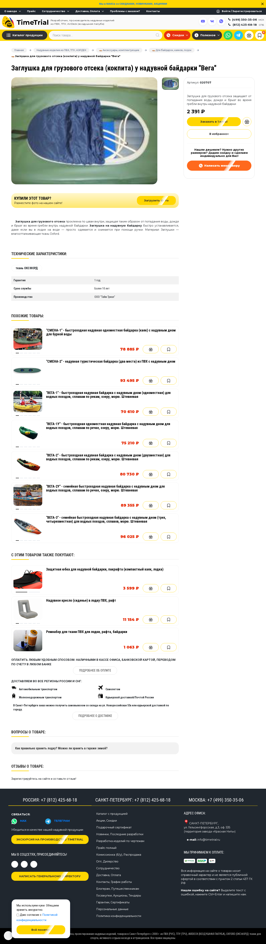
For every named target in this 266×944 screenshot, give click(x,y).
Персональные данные (112, 909)
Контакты (153, 11)
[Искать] (157, 35)
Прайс (31, 11)
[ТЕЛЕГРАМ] (238, 35)
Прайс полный (106, 848)
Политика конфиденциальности (118, 916)
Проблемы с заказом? (125, 11)
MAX (23, 821)
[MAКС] (228, 35)
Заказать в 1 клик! (213, 121)
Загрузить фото (156, 200)
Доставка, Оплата (87, 11)
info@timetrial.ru (208, 839)
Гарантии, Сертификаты (112, 902)
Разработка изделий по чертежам (120, 841)
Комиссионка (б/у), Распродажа (118, 854)
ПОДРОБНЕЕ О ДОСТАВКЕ (95, 716)
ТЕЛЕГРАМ (62, 821)
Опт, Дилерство (107, 861)
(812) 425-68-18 (248, 24)
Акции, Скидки (106, 820)
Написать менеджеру (222, 165)
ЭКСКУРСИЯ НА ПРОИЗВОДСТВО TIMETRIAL (49, 839)
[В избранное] (169, 349)
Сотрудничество (53, 11)
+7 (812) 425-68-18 (59, 800)
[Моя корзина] (249, 35)
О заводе (10, 11)
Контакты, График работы (114, 882)
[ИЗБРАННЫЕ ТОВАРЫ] (259, 35)
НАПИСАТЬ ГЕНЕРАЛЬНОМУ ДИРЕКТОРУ (50, 876)
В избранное (219, 134)
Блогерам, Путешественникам (117, 888)
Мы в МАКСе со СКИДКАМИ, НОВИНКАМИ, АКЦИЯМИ (133, 3)
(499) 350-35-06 (248, 19)
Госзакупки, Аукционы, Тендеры (118, 895)
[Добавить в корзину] (151, 349)
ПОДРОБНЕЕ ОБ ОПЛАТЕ (95, 670)
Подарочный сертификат (114, 827)
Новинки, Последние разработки (119, 834)
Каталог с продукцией (112, 814)
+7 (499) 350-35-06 (225, 800)
